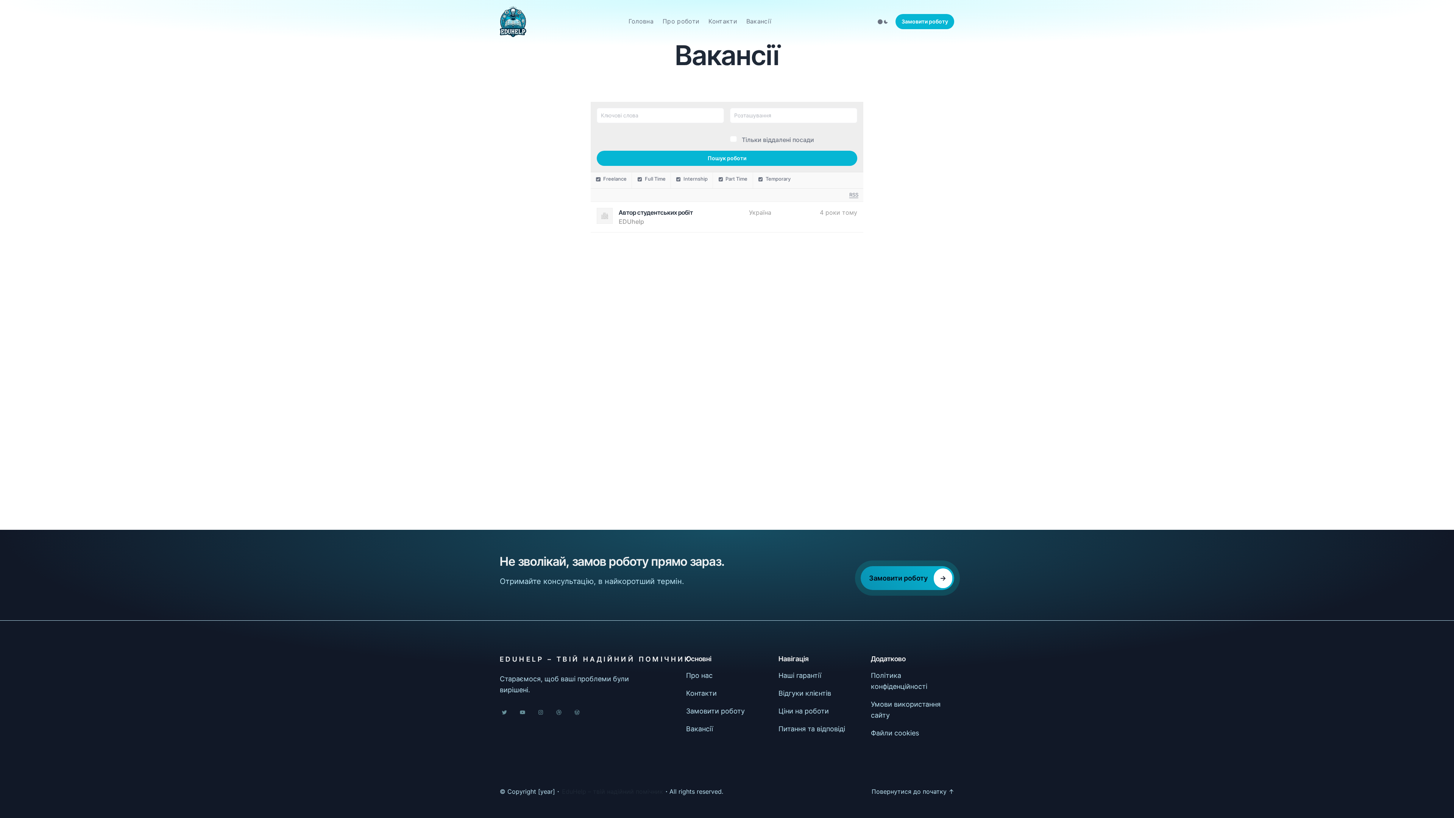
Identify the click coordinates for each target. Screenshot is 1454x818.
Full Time (655, 179)
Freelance (615, 179)
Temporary (778, 179)
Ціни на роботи (803, 711)
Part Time (736, 179)
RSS (853, 195)
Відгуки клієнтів (804, 693)
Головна (641, 21)
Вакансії (699, 729)
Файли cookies (895, 733)
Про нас (699, 675)
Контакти (701, 693)
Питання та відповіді (811, 729)
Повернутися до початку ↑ (913, 791)
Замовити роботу (925, 21)
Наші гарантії (799, 675)
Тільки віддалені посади (778, 140)
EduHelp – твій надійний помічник (595, 659)
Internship (695, 179)
